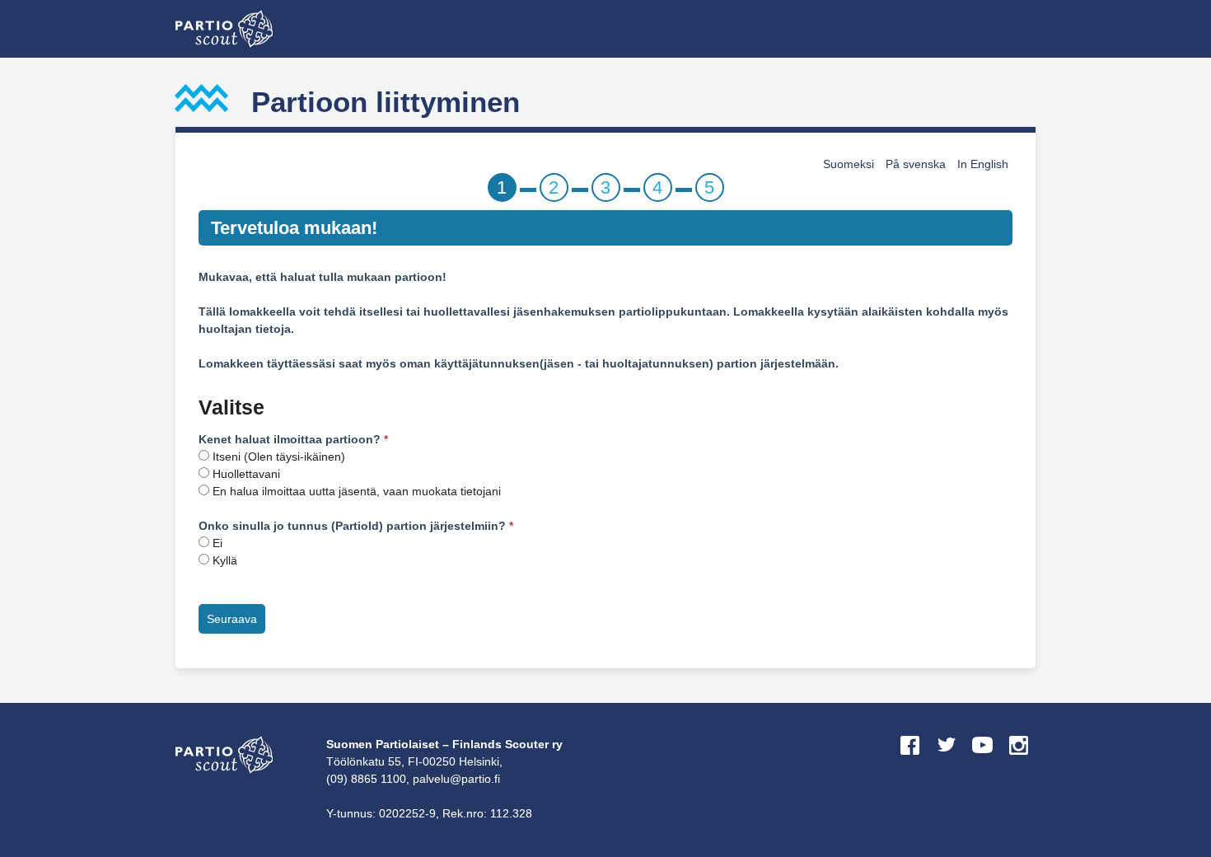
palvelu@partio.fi (456, 778)
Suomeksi (848, 164)
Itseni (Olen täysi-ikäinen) (279, 456)
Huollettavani (246, 473)
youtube (982, 760)
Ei (217, 543)
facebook (910, 760)
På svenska (916, 164)
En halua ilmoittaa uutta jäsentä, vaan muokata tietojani (357, 491)
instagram (1019, 760)
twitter (946, 760)
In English (982, 164)
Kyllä (225, 560)
